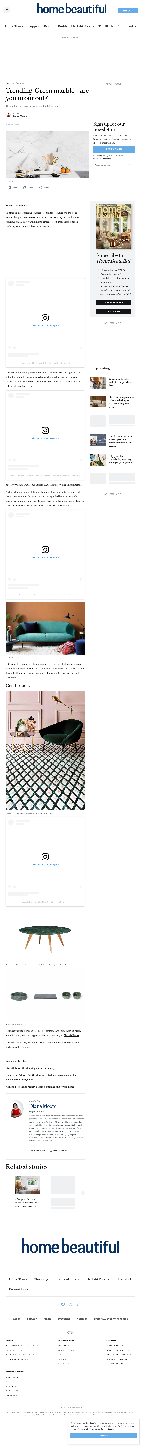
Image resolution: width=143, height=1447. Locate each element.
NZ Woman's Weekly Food (119, 1353)
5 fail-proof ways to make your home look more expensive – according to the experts (27, 1201)
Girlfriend (11, 1394)
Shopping (33, 26)
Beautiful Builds (55, 26)
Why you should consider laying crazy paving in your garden (120, 458)
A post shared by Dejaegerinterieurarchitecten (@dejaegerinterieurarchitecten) (45, 474)
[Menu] (6, 10)
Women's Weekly (114, 1344)
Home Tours (14, 26)
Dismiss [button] (104, 1435)
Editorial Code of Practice (111, 1317)
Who (60, 1353)
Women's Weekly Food (117, 1348)
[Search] (16, 10)
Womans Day (64, 1344)
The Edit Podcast (83, 26)
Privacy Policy (120, 157)
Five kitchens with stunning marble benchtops (30, 1066)
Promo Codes (126, 26)
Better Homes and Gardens (20, 1353)
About (17, 1317)
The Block (105, 26)
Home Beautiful (14, 1348)
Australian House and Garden (22, 1344)
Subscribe (64, 1317)
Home (8, 83)
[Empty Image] (98, 419)
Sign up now (113, 151)
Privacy (32, 1317)
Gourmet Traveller (116, 1357)
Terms (47, 1317)
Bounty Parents (114, 1362)
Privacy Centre (107, 1429)
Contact (82, 1317)
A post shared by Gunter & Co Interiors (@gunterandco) (45, 361)
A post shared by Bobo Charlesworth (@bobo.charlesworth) (45, 593)
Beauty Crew (12, 1389)
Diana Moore (20, 116)
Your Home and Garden (18, 1357)
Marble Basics (71, 1033)
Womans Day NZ (66, 1348)
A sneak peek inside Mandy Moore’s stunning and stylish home (40, 1085)
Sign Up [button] (126, 11)
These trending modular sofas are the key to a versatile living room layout (122, 400)
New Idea (62, 1357)
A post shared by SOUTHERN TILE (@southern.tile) (45, 900)
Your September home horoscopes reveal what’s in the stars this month (121, 439)
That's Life (63, 1362)
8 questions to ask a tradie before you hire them (120, 380)
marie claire (12, 1375)
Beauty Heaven (13, 1384)
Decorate (20, 83)
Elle (8, 1380)
